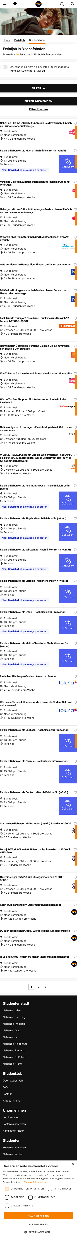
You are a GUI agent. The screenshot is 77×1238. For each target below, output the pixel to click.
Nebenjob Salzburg (14, 1017)
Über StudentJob (13, 1080)
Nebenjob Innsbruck (14, 1023)
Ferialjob (19, 40)
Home (6, 40)
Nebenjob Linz (11, 1037)
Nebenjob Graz (11, 1030)
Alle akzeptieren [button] (38, 1215)
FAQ (5, 1087)
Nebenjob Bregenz (14, 1050)
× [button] (73, 1164)
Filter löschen (38, 109)
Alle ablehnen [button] (38, 1224)
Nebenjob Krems (12, 1063)
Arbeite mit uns (11, 1100)
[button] (38, 1232)
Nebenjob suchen (13, 1154)
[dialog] (38, 1199)
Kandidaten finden (13, 1130)
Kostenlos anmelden (14, 1123)
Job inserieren (11, 1117)
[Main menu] (4, 4)
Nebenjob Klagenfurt (15, 1043)
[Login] (72, 4)
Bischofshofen (37, 40)
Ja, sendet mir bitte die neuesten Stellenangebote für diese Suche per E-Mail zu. (39, 68)
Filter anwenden (38, 101)
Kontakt (7, 1093)
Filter (37, 88)
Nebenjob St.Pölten (14, 1057)
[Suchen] (63, 4)
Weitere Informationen (36, 1182)
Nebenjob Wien (12, 1010)
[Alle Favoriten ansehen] (15, 4)
